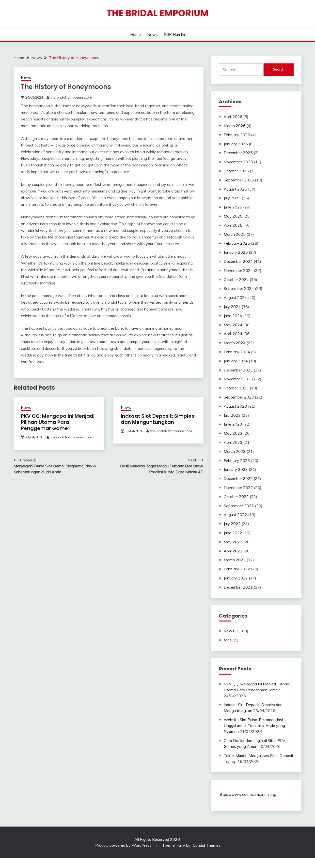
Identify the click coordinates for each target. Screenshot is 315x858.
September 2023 (239, 397)
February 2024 (237, 351)
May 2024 (233, 324)
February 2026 (237, 134)
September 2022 (239, 505)
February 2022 (237, 568)
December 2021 (238, 587)
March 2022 (235, 559)
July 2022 (232, 523)
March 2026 (235, 125)
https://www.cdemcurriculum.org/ (247, 794)
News (152, 34)
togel (228, 639)
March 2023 (235, 451)
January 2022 (236, 578)
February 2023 (237, 460)
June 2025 (233, 207)
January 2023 (236, 469)
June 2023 (233, 424)
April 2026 (233, 116)
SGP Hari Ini (174, 34)
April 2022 (233, 550)
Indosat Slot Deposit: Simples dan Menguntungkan (157, 419)
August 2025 (235, 189)
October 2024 (236, 279)
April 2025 (233, 225)
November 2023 (238, 378)
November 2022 (238, 487)
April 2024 (233, 333)
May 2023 (233, 433)
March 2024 (235, 342)
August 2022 (235, 514)
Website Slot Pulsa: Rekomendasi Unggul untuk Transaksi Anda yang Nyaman (254, 725)
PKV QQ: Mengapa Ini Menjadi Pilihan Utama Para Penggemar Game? (57, 422)
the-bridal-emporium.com (71, 97)
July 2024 (232, 306)
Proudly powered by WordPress (124, 845)
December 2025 (238, 152)
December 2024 (238, 261)
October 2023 (236, 387)
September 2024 (239, 288)
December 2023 (238, 370)
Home (135, 34)
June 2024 (233, 315)
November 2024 (238, 270)
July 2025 (232, 197)
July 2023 (232, 415)
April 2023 (233, 442)
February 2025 (237, 243)
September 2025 (239, 180)
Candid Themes (206, 845)
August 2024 (235, 297)
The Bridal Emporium (158, 13)
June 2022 (233, 532)
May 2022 (233, 541)
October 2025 (236, 170)
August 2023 (235, 406)
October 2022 (236, 496)
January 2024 (236, 360)
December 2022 (238, 478)
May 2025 (233, 216)
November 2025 (238, 161)
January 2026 (236, 143)
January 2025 (236, 252)
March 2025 (235, 234)
